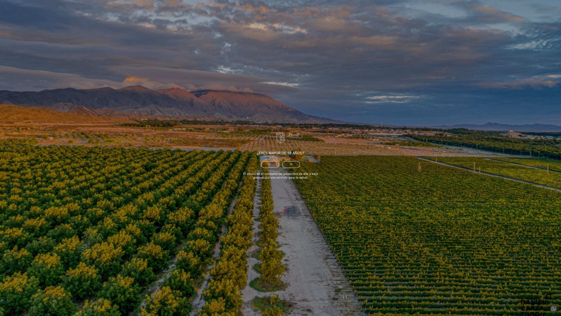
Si (270, 164)
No (291, 164)
